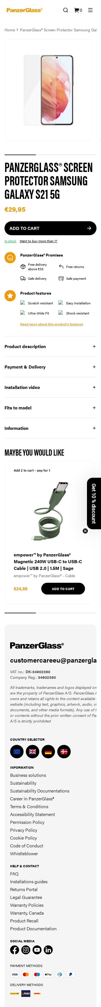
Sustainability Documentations (39, 790)
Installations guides (28, 881)
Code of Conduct (26, 845)
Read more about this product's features (51, 324)
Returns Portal (24, 889)
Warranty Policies (26, 905)
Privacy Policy (23, 830)
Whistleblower (24, 853)
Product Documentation (33, 928)
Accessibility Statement (32, 814)
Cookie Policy (23, 837)
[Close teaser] (85, 531)
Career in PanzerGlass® (32, 798)
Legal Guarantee (26, 897)
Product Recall (24, 920)
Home (9, 29)
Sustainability (23, 783)
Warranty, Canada (27, 913)
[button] (94, 503)
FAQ (14, 873)
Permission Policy (27, 822)
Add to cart (63, 588)
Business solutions (28, 775)
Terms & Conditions (29, 806)
